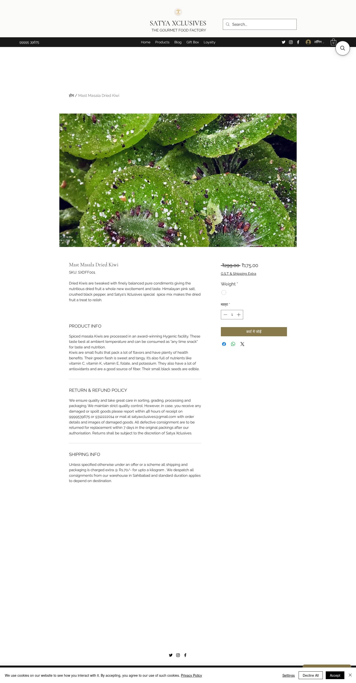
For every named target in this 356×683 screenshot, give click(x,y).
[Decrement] (225, 314)
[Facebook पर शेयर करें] (224, 344)
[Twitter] (283, 42)
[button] (162, 42)
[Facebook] (298, 42)
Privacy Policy (191, 675)
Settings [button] (288, 675)
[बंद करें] (350, 675)
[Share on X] (242, 344)
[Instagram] (290, 42)
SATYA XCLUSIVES (179, 23)
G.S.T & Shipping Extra (238, 274)
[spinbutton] (232, 314)
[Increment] (239, 314)
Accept (335, 675)
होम (71, 95)
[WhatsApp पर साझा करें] (233, 344)
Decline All (311, 675)
